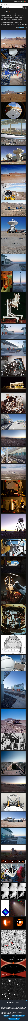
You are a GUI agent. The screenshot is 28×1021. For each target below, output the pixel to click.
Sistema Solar (18, 22)
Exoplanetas (20, 15)
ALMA (14, 13)
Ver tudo (3, 13)
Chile (20, 13)
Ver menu (4, 4)
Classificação (21, 27)
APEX (17, 13)
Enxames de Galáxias (19, 17)
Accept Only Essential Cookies (18, 1015)
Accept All (6, 1015)
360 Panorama (9, 13)
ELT (8, 15)
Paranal (20, 19)
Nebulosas (14, 19)
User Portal (20, 1)
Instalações (12, 20)
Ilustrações (3, 19)
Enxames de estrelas (5, 24)
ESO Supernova (13, 15)
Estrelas (13, 24)
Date (26, 27)
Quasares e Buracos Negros (7, 22)
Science (15, 1)
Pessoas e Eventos (5, 20)
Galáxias (12, 17)
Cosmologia (3, 15)
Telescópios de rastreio (21, 24)
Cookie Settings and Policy (14, 1018)
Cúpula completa (5, 17)
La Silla (9, 19)
